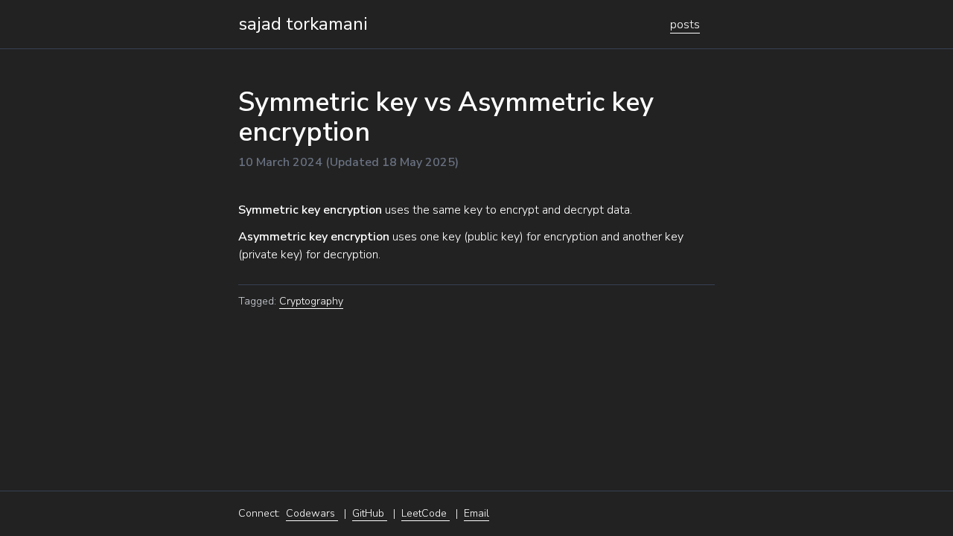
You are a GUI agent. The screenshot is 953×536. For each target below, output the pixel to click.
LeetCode (425, 513)
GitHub (369, 513)
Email (476, 513)
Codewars (312, 513)
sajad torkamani (303, 24)
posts (685, 24)
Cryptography (311, 301)
